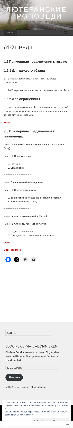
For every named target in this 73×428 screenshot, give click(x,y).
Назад (7, 122)
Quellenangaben (12, 250)
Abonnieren (14, 377)
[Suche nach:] (65, 32)
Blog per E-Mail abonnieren (31, 346)
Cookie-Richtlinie (25, 415)
